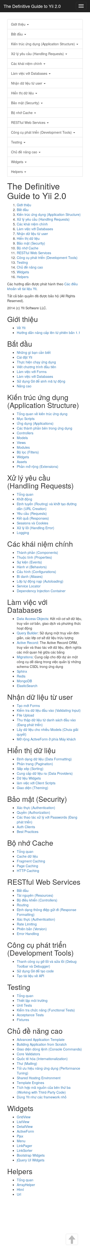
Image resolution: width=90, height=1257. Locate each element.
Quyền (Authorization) (33, 812)
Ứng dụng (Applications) (35, 423)
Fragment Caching (31, 861)
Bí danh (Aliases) (30, 576)
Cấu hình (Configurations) (36, 571)
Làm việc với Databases (29, 73)
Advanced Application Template (41, 1039)
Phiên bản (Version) (32, 928)
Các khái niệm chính (27, 63)
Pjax (20, 1136)
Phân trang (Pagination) (35, 763)
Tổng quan (25, 494)
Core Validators (28, 1053)
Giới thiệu (18, 24)
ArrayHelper (26, 1184)
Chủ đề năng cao (24, 151)
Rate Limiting (27, 924)
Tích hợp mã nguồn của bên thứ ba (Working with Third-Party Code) (44, 1090)
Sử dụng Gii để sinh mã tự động (41, 381)
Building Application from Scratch (42, 1044)
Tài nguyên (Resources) (35, 895)
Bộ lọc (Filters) (28, 452)
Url (19, 1194)
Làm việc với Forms (32, 371)
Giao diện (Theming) (32, 787)
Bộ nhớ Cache (22, 112)
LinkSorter (24, 1150)
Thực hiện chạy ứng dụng (36, 362)
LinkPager (24, 1145)
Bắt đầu (17, 34)
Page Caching (27, 865)
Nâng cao (24, 386)
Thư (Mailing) (27, 1063)
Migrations (25, 656)
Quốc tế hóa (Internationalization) (42, 1058)
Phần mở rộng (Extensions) (37, 466)
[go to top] (71, 1240)
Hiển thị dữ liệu (23, 93)
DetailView (25, 1126)
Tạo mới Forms (28, 705)
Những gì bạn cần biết (34, 352)
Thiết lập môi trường (32, 1000)
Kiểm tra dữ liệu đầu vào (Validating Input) (49, 710)
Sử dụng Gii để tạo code (35, 971)
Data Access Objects (32, 618)
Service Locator (29, 586)
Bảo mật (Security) (25, 102)
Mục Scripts (26, 418)
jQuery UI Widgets (30, 1160)
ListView (23, 1121)
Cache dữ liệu (27, 856)
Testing (17, 142)
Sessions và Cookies (32, 523)
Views (21, 442)
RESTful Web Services (28, 122)
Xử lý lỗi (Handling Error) (35, 527)
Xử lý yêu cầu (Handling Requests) (38, 53)
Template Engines (30, 1082)
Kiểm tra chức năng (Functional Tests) (46, 1010)
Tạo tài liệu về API (30, 975)
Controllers (25, 432)
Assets (22, 461)
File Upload (25, 715)
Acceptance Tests (30, 1014)
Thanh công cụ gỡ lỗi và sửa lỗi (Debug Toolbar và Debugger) (47, 964)
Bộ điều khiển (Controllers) (37, 900)
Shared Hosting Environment (38, 1077)
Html (20, 1189)
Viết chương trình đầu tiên (36, 366)
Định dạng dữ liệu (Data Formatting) (44, 759)
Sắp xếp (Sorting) (30, 768)
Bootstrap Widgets (31, 1155)
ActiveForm (25, 1131)
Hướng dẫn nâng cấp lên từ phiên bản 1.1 (48, 332)
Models (22, 437)
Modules (23, 447)
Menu (21, 1140)
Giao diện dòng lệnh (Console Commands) (49, 1049)
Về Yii (21, 327)
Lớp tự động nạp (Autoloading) (40, 581)
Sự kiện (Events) (29, 562)
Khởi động (24, 499)
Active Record (27, 642)
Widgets (17, 161)
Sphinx (22, 671)
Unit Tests (24, 1005)
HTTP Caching (28, 870)
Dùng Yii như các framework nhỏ (41, 1097)
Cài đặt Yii (24, 357)
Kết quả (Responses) (33, 518)
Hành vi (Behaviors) (32, 566)
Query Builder (27, 633)
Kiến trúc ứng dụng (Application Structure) (43, 43)
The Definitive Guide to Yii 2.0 (32, 6)
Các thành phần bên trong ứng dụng (44, 428)
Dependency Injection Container (41, 590)
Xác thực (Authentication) (36, 807)
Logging (23, 532)
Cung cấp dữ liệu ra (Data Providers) (45, 773)
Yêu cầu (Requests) (32, 513)
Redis (21, 676)
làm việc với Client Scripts (36, 783)
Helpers (17, 171)
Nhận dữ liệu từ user (27, 83)
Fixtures (23, 1019)
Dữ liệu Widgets (29, 778)
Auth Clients (26, 826)
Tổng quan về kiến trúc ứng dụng (42, 413)
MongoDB (24, 680)
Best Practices (27, 831)
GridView (23, 1116)
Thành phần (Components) (37, 552)
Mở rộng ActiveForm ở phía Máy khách (46, 739)
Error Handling (28, 933)
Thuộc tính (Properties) (34, 557)
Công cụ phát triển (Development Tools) (42, 132)
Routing (23, 904)
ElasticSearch (27, 685)
